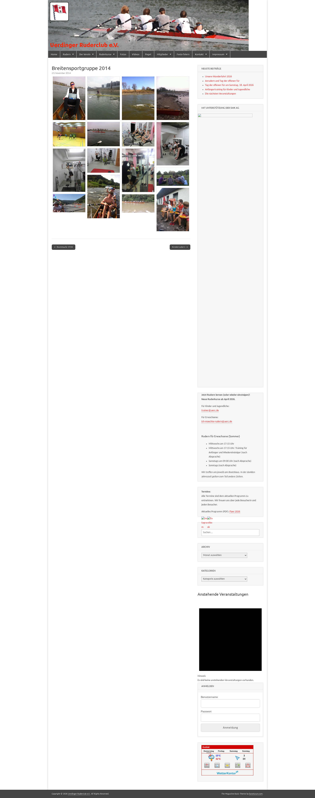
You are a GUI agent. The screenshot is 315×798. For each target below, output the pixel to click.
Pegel (148, 54)
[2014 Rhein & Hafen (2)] (103, 98)
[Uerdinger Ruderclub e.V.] (157, 25)
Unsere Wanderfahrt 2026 (218, 76)
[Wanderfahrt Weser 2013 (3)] (172, 209)
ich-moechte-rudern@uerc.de (216, 421)
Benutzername (209, 697)
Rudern (67, 54)
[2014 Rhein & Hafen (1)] (69, 98)
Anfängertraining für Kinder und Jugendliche (227, 89)
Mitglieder (162, 54)
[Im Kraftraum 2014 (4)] (69, 170)
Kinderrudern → (180, 247)
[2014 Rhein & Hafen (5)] (103, 134)
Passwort (206, 711)
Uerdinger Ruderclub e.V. (79, 794)
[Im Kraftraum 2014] (138, 170)
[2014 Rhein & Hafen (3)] (138, 98)
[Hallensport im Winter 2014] (69, 134)
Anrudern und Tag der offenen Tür (222, 81)
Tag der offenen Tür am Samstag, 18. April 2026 (229, 85)
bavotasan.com (256, 794)
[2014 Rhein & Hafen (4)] (172, 98)
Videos (135, 54)
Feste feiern (183, 54)
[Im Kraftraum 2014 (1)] (138, 134)
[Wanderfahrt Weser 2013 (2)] (103, 196)
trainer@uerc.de (210, 410)
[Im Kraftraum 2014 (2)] (172, 144)
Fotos (123, 54)
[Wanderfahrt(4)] (69, 203)
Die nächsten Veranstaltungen (220, 93)
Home (54, 54)
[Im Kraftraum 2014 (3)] (103, 160)
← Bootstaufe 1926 (63, 247)
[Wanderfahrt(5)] (138, 203)
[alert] (230, 642)
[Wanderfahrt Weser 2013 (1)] (172, 176)
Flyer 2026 (235, 511)
